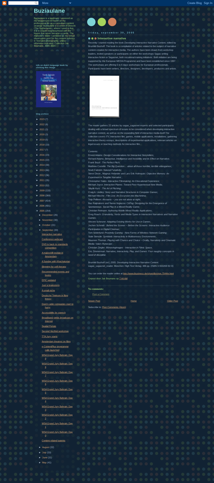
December (48, 215)
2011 (42, 180)
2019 (42, 139)
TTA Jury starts (49, 336)
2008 (42, 195)
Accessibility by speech (54, 312)
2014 (42, 165)
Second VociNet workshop (55, 331)
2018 (42, 144)
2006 (42, 205)
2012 (42, 175)
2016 (42, 155)
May (44, 462)
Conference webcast (52, 239)
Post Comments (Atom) (114, 307)
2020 (42, 134)
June (45, 457)
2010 (42, 185)
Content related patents (53, 440)
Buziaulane (49, 11)
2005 (42, 211)
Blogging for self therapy (54, 266)
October (46, 225)
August (46, 447)
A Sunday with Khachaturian (56, 261)
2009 (42, 190)
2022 (42, 124)
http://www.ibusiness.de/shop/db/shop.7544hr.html (148, 273)
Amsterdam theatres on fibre (56, 341)
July (44, 452)
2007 (42, 200)
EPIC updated (49, 280)
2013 (42, 170)
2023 (42, 119)
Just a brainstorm (51, 285)
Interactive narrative (52, 234)
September (48, 230)
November (48, 220)
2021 (42, 129)
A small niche (48, 290)
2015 (42, 160)
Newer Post (94, 301)
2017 (42, 149)
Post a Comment (100, 294)
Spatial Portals (49, 326)
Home (134, 301)
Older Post (172, 301)
